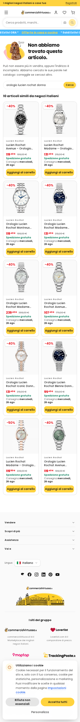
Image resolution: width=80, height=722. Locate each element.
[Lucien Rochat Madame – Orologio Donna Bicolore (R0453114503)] (21, 436)
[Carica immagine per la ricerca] (65, 22)
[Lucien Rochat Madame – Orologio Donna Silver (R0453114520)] (59, 119)
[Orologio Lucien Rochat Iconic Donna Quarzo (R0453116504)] (21, 357)
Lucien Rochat (15, 140)
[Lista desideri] (64, 12)
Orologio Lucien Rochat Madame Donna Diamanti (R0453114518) (17, 305)
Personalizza (40, 712)
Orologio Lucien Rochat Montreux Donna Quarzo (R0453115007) (18, 226)
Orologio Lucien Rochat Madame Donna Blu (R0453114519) (55, 226)
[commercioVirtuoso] (35, 12)
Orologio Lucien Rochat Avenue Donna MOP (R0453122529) (54, 305)
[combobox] (32, 22)
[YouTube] (57, 574)
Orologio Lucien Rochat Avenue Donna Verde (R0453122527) (54, 463)
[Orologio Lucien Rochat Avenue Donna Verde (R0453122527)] (59, 436)
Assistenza (11, 540)
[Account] (56, 12)
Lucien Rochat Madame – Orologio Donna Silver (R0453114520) (58, 147)
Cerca (70, 85)
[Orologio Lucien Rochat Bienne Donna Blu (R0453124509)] (59, 357)
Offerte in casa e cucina (45, 32)
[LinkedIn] (43, 574)
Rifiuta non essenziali (22, 702)
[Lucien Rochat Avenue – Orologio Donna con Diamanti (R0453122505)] (21, 119)
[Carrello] (73, 12)
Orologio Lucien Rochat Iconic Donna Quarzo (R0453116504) (20, 384)
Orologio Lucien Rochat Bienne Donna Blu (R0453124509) (59, 384)
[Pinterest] (50, 574)
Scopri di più (12, 531)
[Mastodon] (22, 574)
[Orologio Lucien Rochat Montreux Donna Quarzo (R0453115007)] (21, 198)
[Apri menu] (6, 12)
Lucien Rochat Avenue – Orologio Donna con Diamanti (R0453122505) (20, 147)
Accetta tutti (57, 702)
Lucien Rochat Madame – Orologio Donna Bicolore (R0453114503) (20, 463)
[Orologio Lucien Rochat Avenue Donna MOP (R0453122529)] (59, 278)
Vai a (8, 548)
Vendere (10, 522)
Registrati (71, 3)
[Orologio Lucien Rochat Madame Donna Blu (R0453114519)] (59, 198)
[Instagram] (36, 574)
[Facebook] (29, 574)
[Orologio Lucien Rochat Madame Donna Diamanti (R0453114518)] (21, 278)
